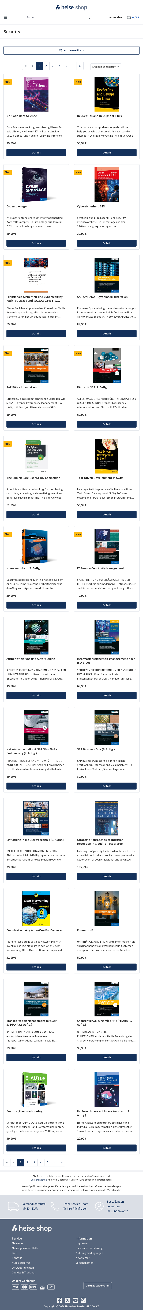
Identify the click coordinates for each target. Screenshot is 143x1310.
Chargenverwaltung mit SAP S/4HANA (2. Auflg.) (104, 1023)
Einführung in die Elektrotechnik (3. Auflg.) (35, 840)
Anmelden (115, 17)
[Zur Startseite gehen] (71, 7)
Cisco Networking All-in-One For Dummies (34, 931)
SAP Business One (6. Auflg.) (96, 750)
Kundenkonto (119, 1211)
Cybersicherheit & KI (91, 207)
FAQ (14, 1253)
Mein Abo (17, 1243)
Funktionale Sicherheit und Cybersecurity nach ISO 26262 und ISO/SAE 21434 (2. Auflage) (34, 299)
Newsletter (82, 1258)
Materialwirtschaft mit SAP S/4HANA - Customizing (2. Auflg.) (31, 751)
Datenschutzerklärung (89, 1248)
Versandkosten (39, 1180)
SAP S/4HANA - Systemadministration (102, 297)
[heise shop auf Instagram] (83, 1301)
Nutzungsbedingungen (89, 1253)
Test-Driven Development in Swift (100, 478)
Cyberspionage (16, 207)
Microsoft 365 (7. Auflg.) (93, 388)
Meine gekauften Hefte (25, 1248)
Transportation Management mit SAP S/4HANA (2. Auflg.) (31, 1023)
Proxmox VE (85, 931)
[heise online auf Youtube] (75, 1301)
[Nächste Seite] (73, 66)
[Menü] (6, 17)
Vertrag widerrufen (98, 1286)
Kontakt (17, 1258)
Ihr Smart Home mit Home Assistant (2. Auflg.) (103, 1113)
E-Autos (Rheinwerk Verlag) (25, 1112)
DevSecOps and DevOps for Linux (99, 116)
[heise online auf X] (67, 1301)
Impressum (82, 1243)
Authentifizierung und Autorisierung (30, 659)
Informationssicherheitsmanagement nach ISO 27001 (106, 661)
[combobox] (56, 17)
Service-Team (79, 1204)
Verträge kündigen (23, 1268)
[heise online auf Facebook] (59, 1301)
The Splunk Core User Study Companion (33, 478)
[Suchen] (90, 17)
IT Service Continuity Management (100, 569)
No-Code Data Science (21, 116)
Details (36, 153)
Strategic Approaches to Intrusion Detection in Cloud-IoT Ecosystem (100, 842)
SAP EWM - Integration (21, 388)
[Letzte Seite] (80, 66)
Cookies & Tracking (23, 1273)
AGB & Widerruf (21, 1263)
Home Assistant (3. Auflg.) (24, 569)
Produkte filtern (74, 50)
